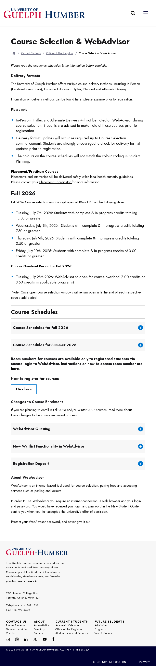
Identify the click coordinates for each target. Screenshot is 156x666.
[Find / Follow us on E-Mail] (7, 639)
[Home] (14, 53)
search (67, 33)
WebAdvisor (19, 485)
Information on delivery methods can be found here (46, 99)
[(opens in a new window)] (25, 639)
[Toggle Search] (133, 13)
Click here (24, 389)
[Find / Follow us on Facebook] (53, 639)
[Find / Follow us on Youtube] (44, 639)
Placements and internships (29, 176)
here (15, 368)
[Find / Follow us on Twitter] (35, 639)
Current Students (31, 53)
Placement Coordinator (55, 182)
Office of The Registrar (59, 53)
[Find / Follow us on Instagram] (16, 639)
